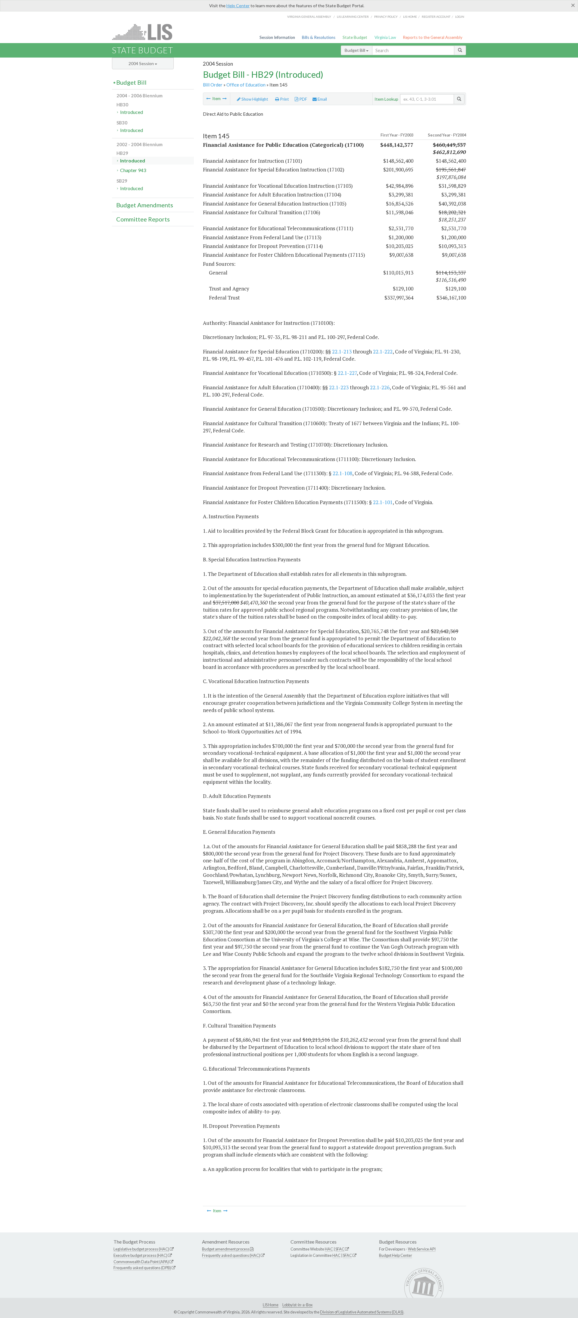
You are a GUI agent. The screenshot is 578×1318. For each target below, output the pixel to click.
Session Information (277, 37)
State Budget (355, 37)
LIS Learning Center (353, 16)
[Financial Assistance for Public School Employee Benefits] (224, 98)
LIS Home (270, 1304)
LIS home (410, 16)
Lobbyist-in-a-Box (297, 1304)
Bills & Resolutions (318, 37)
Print (284, 99)
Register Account (436, 16)
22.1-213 (342, 351)
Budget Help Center (395, 1255)
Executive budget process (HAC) (140, 1255)
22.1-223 (339, 387)
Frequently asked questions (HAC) (231, 1255)
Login (459, 16)
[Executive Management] (208, 98)
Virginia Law (385, 37)
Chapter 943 (133, 170)
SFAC (339, 1249)
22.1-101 (383, 502)
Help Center (238, 5)
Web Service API (422, 1249)
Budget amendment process (226, 1249)
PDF (302, 99)
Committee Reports (143, 219)
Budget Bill (355, 50)
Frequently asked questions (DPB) (142, 1267)
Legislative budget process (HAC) (141, 1249)
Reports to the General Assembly (432, 37)
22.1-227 (347, 372)
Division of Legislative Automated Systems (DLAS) (361, 1312)
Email (322, 99)
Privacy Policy (386, 16)
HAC (329, 1249)
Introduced (131, 112)
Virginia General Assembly (309, 16)
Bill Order (212, 84)
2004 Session (142, 63)
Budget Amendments (144, 205)
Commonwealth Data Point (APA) (141, 1261)
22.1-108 (342, 473)
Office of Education (246, 84)
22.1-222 (383, 351)
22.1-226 (380, 387)
